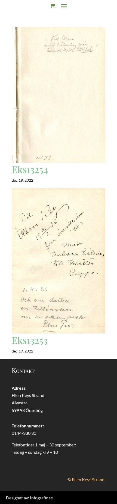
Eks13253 (30, 340)
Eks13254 (30, 169)
